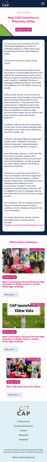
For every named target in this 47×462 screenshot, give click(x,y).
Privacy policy (23, 421)
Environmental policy (23, 426)
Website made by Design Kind (23, 457)
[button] (42, 3)
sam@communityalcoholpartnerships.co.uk (23, 225)
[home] (5, 3)
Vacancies (23, 439)
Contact (23, 430)
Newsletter (24, 435)
